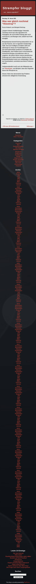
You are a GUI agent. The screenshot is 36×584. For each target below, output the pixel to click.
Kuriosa (18, 143)
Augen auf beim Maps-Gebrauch (18, 562)
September (18, 192)
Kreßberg (18, 155)
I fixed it (18, 166)
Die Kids (18, 148)
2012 (18, 449)
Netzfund (18, 152)
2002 (18, 545)
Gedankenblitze (18, 146)
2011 (18, 470)
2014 (18, 407)
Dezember (18, 188)
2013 (18, 428)
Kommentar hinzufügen (27, 120)
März (18, 181)
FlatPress (18, 153)
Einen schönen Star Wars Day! (18, 566)
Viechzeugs (18, 164)
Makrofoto (18, 161)
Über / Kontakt (18, 136)
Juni (18, 177)
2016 (18, 365)
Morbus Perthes (18, 149)
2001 (18, 546)
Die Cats (18, 162)
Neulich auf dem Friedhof (18, 558)
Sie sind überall (18, 553)
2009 (18, 512)
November (18, 209)
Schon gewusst (30, 118)
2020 (18, 284)
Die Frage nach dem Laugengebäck (18, 567)
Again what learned (18, 564)
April (18, 180)
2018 (18, 323)
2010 (18, 491)
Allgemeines (18, 158)
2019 (18, 304)
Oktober (18, 190)
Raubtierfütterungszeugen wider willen (18, 556)
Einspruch (18, 559)
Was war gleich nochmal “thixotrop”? (15, 22)
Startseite (18, 135)
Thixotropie (8, 68)
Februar (18, 183)
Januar (18, 185)
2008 (18, 533)
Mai (18, 178)
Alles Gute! (18, 555)
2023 (18, 226)
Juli (18, 175)
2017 (18, 344)
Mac (18, 145)
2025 (18, 187)
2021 (18, 263)
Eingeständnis (18, 561)
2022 (18, 247)
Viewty (18, 156)
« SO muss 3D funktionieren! (10, 126)
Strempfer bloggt (17, 8)
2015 (18, 386)
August (18, 174)
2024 (18, 206)
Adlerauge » (30, 126)
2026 (18, 172)
